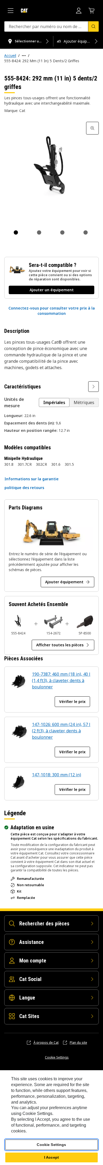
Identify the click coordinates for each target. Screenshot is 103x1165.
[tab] (15, 232)
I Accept (51, 1157)
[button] (51, 311)
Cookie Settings (57, 1057)
